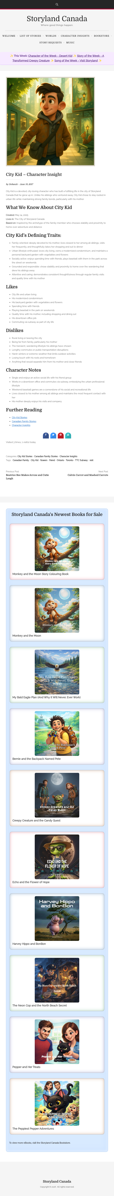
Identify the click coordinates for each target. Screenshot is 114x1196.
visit (91, 460)
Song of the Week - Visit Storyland (76, 60)
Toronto (69, 460)
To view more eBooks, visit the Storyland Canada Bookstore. (40, 1142)
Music (70, 42)
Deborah (13, 184)
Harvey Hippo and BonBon (29, 943)
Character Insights (75, 36)
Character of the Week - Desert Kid (50, 55)
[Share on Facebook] (46, 437)
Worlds (51, 36)
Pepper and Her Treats (26, 1067)
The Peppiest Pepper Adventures (33, 1128)
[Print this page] (68, 437)
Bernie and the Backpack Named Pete (36, 758)
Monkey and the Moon (26, 635)
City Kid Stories (19, 417)
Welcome (8, 36)
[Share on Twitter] (53, 437)
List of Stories (30, 36)
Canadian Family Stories (24, 421)
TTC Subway (81, 460)
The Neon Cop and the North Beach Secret (39, 1005)
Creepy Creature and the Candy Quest (36, 820)
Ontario (60, 460)
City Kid (34, 460)
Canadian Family (21, 460)
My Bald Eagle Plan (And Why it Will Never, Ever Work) (46, 697)
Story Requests (50, 42)
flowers (43, 460)
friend (52, 460)
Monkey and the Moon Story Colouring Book (40, 574)
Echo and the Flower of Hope (31, 882)
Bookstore (101, 36)
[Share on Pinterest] (61, 437)
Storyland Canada (57, 19)
